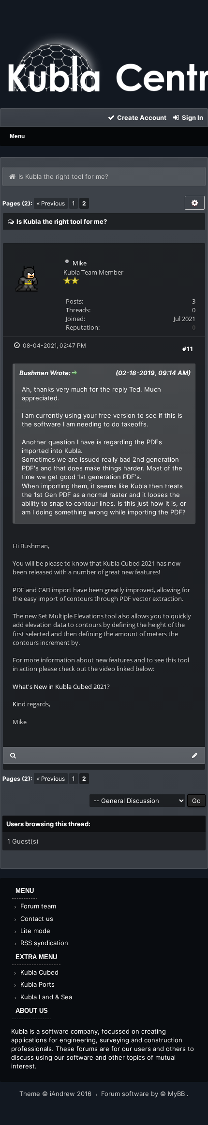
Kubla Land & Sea (45, 997)
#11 (187, 348)
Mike (80, 263)
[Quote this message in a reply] (195, 755)
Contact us (35, 918)
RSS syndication (43, 943)
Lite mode (34, 931)
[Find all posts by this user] (13, 755)
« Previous (51, 203)
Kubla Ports (36, 984)
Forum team (37, 906)
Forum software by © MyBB (144, 1093)
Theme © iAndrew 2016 (56, 1093)
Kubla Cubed (38, 972)
